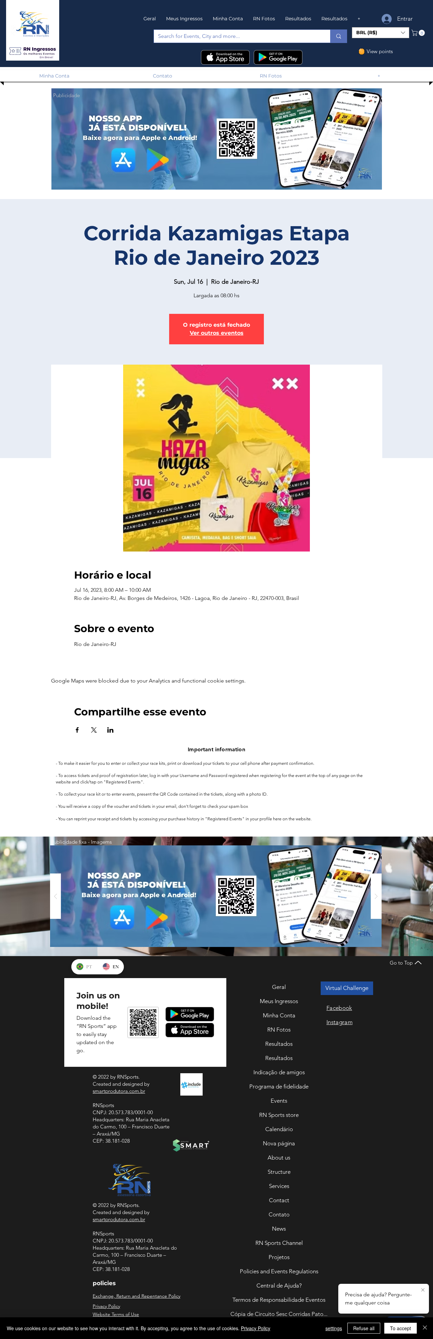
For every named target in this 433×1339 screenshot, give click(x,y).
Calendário (279, 1129)
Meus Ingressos (279, 1001)
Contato (279, 1214)
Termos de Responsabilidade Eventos (278, 1299)
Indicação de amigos (279, 1072)
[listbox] (380, 32)
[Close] (425, 1328)
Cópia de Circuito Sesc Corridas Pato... (278, 1314)
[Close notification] (423, 1290)
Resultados (279, 1043)
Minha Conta (279, 1015)
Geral (279, 987)
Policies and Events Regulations (279, 1271)
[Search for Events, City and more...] (338, 36)
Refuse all (363, 1328)
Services (279, 1186)
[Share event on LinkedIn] (110, 730)
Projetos (279, 1257)
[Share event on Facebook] (77, 730)
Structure (279, 1171)
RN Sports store (279, 1114)
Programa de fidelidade (279, 1086)
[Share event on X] (94, 730)
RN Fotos (279, 1029)
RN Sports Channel (279, 1242)
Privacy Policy (255, 1328)
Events (279, 1100)
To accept (400, 1328)
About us (279, 1157)
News (279, 1228)
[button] (32, 51)
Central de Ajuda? (279, 1285)
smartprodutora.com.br (119, 1091)
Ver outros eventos (217, 333)
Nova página (279, 1143)
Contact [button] (279, 1200)
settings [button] (333, 1328)
